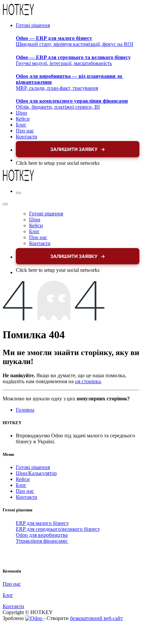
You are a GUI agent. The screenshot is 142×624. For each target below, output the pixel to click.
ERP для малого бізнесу (42, 523)
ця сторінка (88, 381)
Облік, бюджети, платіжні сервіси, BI (72, 104)
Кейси (23, 479)
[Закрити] (5, 204)
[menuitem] (33, 25)
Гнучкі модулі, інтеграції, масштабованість (73, 60)
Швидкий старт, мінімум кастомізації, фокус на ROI (74, 41)
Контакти (26, 497)
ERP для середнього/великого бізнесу (58, 529)
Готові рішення (33, 467)
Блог (21, 485)
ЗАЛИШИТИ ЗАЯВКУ (77, 149)
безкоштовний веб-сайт (96, 618)
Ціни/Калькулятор (36, 473)
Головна (25, 410)
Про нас (25, 491)
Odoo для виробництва (42, 535)
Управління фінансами (42, 541)
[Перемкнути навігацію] (18, 193)
